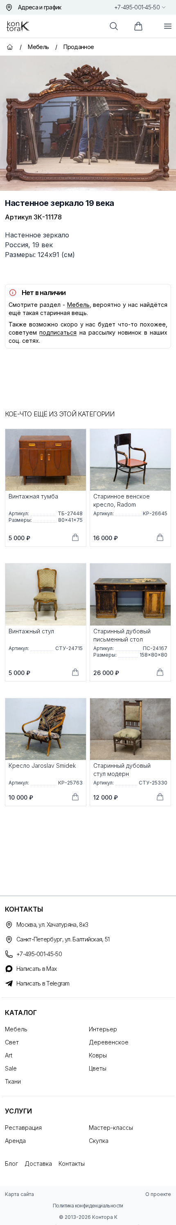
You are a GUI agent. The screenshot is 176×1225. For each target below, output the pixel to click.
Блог (11, 1163)
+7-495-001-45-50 (137, 7)
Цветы (97, 1068)
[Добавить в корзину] (75, 537)
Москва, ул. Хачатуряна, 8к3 (52, 924)
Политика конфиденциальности (88, 1206)
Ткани (13, 1081)
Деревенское (109, 1042)
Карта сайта (19, 1194)
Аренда (15, 1140)
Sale (11, 1068)
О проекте (158, 1194)
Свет (12, 1042)
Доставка (38, 1163)
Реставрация (23, 1127)
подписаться (58, 332)
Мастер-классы (111, 1127)
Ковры (98, 1055)
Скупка (98, 1140)
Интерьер (103, 1029)
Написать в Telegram (43, 983)
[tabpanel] (88, 123)
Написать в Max (36, 968)
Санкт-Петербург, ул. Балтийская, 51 (63, 939)
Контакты (72, 1163)
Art (8, 1055)
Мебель (78, 304)
